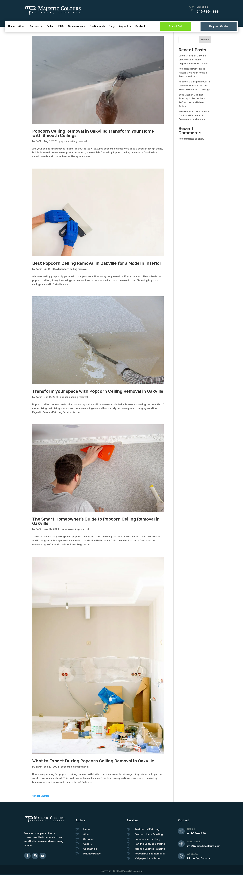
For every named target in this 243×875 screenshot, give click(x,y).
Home (11, 26)
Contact (140, 26)
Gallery (50, 26)
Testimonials (97, 26)
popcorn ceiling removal (73, 141)
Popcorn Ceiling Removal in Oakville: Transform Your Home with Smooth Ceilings (93, 133)
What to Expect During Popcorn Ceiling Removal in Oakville (93, 761)
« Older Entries (40, 796)
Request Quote (218, 26)
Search (205, 39)
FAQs (61, 26)
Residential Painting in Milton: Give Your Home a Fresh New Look (193, 72)
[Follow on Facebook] (27, 856)
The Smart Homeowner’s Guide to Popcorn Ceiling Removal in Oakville (96, 521)
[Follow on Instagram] (35, 856)
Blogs (112, 26)
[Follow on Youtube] (43, 856)
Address (192, 853)
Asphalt (123, 26)
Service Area (75, 26)
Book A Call (175, 26)
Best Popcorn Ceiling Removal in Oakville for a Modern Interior (97, 263)
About (22, 26)
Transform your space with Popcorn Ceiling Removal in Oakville (97, 391)
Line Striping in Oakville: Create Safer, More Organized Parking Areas (193, 59)
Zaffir (39, 141)
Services (34, 26)
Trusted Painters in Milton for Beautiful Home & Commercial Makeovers (194, 115)
